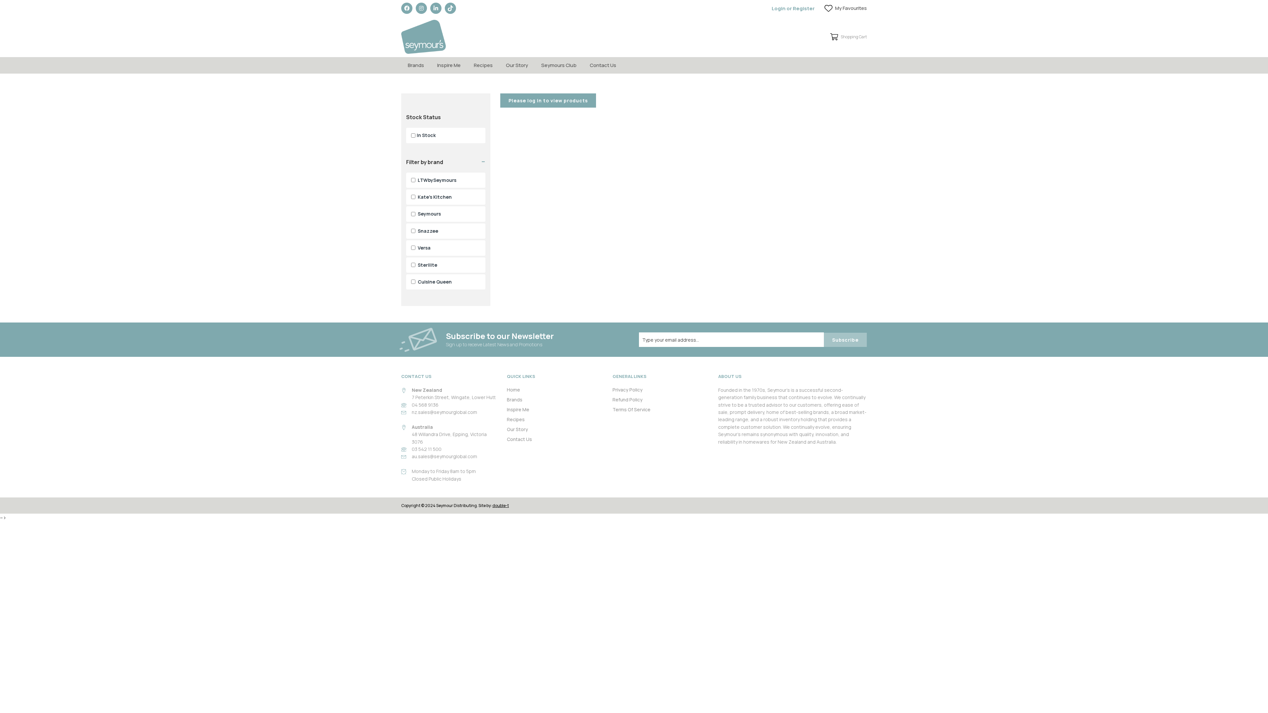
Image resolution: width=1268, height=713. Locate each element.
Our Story (517, 65)
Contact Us (603, 65)
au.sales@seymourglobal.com (444, 456)
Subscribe (845, 340)
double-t (500, 505)
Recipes (483, 65)
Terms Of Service (632, 409)
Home (513, 390)
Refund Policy (628, 399)
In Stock (426, 135)
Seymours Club (559, 65)
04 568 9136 (425, 405)
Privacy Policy (628, 390)
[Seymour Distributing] (423, 37)
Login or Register (793, 8)
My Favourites (851, 8)
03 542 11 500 (426, 449)
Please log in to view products (548, 100)
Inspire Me (449, 65)
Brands (416, 65)
